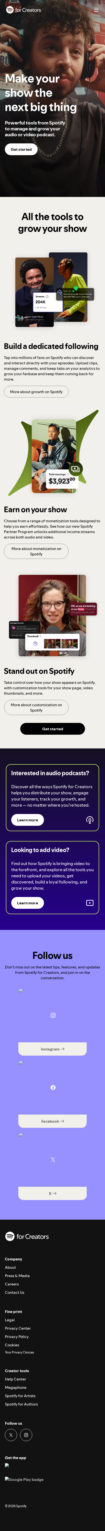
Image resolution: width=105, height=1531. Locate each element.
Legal (10, 1320)
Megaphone (15, 1387)
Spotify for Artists (20, 1395)
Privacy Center (18, 1328)
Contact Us (14, 1292)
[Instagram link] (26, 1435)
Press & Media (17, 1275)
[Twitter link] (11, 1435)
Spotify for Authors (21, 1404)
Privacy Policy (17, 1336)
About (10, 1267)
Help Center (15, 1379)
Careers (12, 1284)
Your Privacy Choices (19, 1352)
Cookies (12, 1345)
